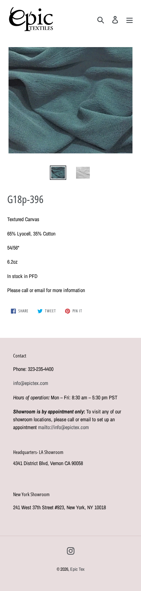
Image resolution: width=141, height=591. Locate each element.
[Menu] (129, 18)
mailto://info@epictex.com (63, 427)
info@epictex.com (30, 383)
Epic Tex (77, 569)
